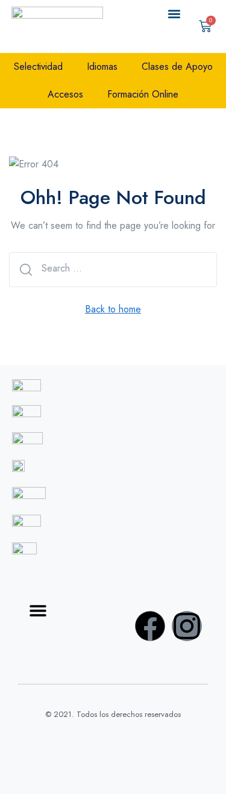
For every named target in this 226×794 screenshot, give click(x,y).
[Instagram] (187, 626)
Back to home (113, 309)
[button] (174, 13)
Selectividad (38, 66)
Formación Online (142, 94)
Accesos (65, 94)
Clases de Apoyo (177, 66)
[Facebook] (150, 626)
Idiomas (102, 66)
